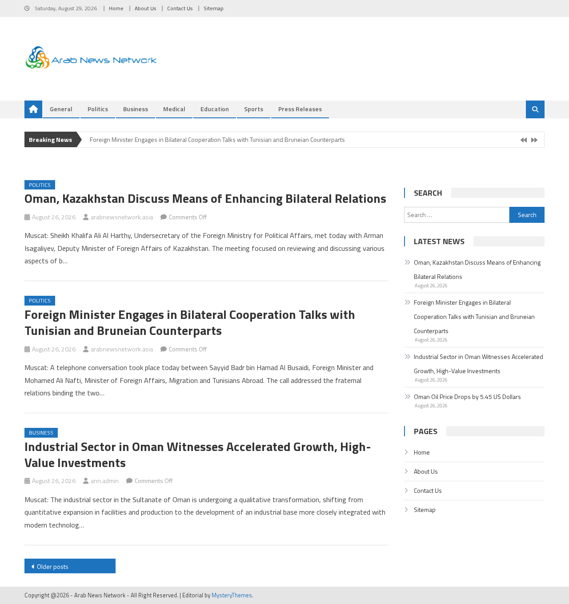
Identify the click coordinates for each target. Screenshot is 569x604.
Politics (98, 108)
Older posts (52, 566)
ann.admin (105, 480)
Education (214, 108)
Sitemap (214, 8)
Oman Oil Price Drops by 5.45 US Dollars (467, 396)
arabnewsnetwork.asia (122, 216)
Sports (253, 108)
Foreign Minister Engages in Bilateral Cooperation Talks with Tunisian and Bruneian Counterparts (217, 139)
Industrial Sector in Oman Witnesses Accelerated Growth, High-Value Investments (197, 454)
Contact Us (179, 8)
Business (135, 108)
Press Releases (300, 108)
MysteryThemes (232, 595)
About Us (145, 8)
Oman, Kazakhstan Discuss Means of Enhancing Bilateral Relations (205, 198)
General (61, 108)
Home (116, 8)
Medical (174, 108)
